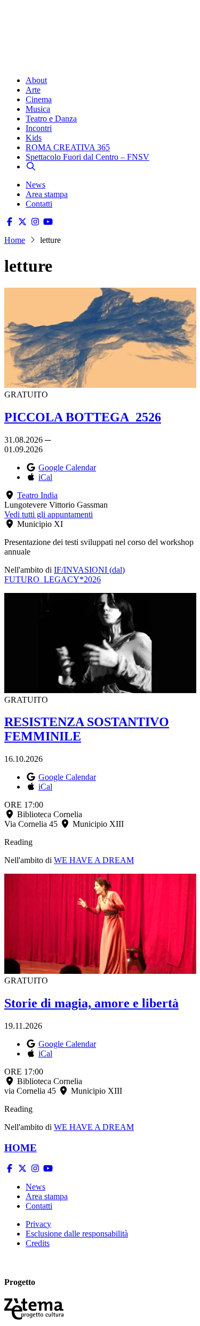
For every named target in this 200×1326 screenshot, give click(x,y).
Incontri (39, 128)
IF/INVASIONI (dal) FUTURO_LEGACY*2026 (64, 574)
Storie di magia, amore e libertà (91, 1003)
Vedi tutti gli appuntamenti (48, 514)
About (36, 80)
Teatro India (37, 495)
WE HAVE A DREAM (94, 860)
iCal (45, 477)
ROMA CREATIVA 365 (68, 147)
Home (14, 240)
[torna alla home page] (47, 22)
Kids (34, 137)
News (35, 184)
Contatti (39, 203)
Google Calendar (67, 467)
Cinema (39, 99)
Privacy (38, 1224)
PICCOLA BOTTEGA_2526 (82, 417)
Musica (38, 108)
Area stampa (47, 194)
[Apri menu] (9, 62)
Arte (33, 89)
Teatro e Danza (51, 118)
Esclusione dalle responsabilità (77, 1233)
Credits (38, 1243)
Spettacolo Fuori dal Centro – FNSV (87, 156)
